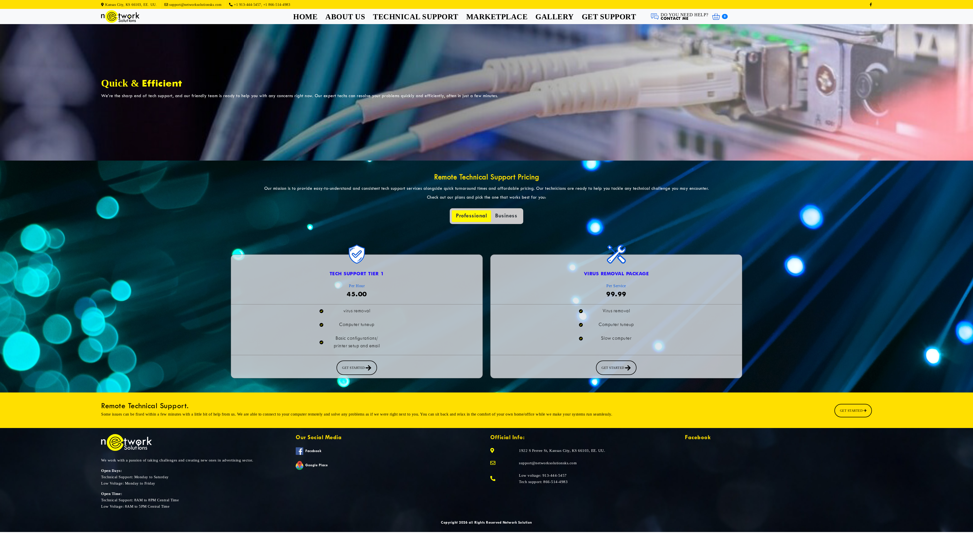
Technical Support (415, 16)
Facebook (313, 451)
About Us (345, 16)
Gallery (554, 16)
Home (305, 16)
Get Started (852, 410)
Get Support (609, 16)
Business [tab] (506, 216)
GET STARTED (354, 367)
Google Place (316, 465)
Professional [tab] (471, 216)
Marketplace (497, 16)
